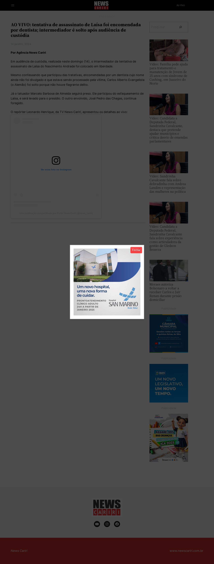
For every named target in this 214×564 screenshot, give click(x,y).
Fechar (136, 250)
